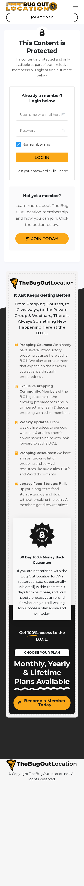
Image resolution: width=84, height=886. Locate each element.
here (63, 171)
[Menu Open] (70, 6)
